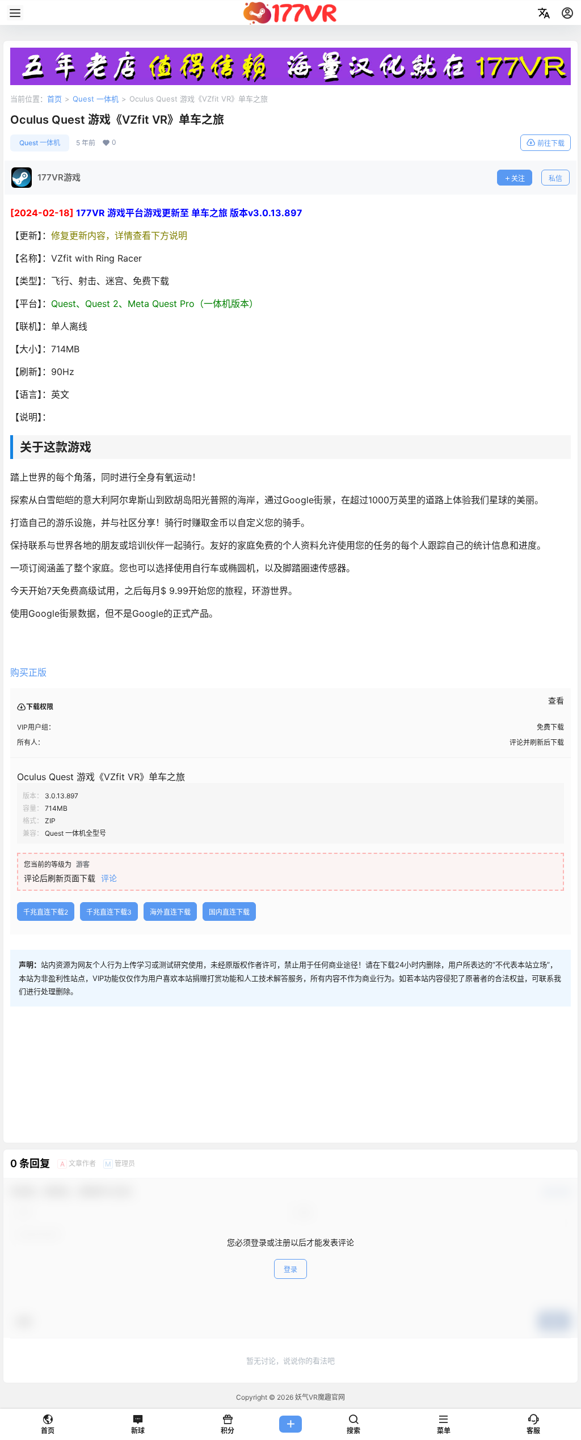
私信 (555, 178)
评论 (109, 878)
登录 (290, 1269)
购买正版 (28, 672)
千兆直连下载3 (109, 912)
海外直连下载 (170, 912)
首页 (54, 98)
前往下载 (551, 143)
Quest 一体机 (96, 98)
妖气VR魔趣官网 (319, 1397)
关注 (518, 178)
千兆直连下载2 (45, 912)
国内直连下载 (229, 912)
